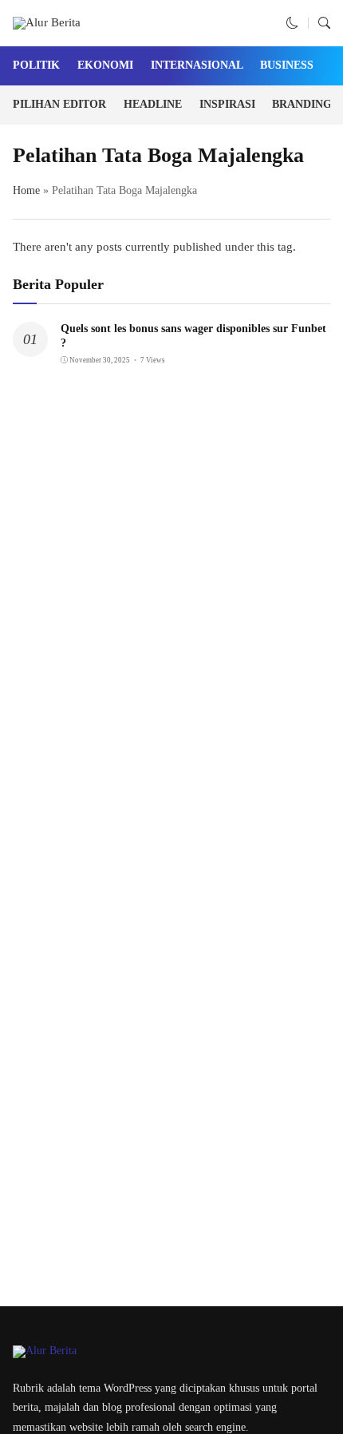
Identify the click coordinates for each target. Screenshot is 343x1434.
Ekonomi (105, 65)
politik (36, 65)
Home (26, 190)
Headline (153, 104)
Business (286, 65)
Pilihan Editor (59, 104)
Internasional (197, 65)
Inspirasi (227, 104)
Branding (302, 104)
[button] (292, 23)
